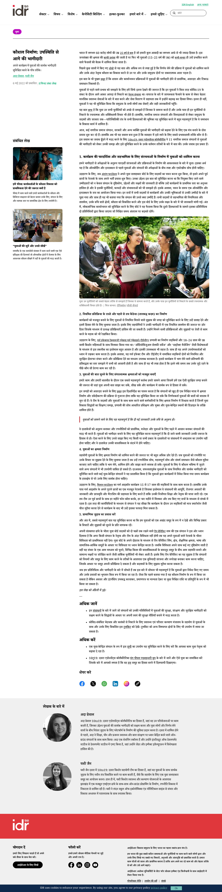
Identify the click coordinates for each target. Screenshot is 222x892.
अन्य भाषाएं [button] (202, 5)
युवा (17, 32)
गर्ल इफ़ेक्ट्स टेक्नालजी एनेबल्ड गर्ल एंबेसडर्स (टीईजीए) (123, 341)
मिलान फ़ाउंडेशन (105, 485)
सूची (129, 647)
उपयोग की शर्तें (150, 881)
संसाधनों (97, 611)
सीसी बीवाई (132, 306)
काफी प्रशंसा (109, 58)
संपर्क (163, 881)
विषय (57, 14)
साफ (90, 110)
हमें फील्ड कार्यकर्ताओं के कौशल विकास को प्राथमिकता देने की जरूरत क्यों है (35, 187)
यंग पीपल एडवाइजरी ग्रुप (143, 658)
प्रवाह (119, 392)
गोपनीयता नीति (134, 881)
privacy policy (159, 888)
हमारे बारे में (136, 14)
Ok (176, 888)
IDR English (188, 4)
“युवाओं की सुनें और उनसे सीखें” (30, 247)
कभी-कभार (180, 58)
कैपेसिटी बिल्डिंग (92, 14)
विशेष (71, 14)
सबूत (103, 79)
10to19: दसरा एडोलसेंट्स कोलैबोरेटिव (146, 140)
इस (129, 663)
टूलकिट (127, 627)
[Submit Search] (174, 13)
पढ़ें (103, 591)
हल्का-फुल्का (117, 14)
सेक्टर (42, 14)
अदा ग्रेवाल (18, 76)
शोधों (111, 69)
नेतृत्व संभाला (134, 95)
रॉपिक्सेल (121, 306)
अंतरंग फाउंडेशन (109, 174)
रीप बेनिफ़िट (159, 532)
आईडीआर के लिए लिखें (27, 865)
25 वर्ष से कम (126, 53)
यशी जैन (29, 76)
